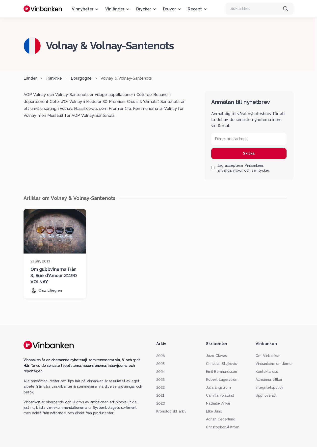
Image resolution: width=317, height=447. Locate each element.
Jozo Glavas (216, 356)
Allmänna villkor (269, 380)
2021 (160, 395)
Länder (30, 78)
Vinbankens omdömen (274, 364)
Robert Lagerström (222, 380)
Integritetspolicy (269, 387)
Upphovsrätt (266, 395)
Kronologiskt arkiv (171, 411)
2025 (160, 364)
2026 (160, 356)
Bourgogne (81, 78)
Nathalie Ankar (218, 403)
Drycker (143, 9)
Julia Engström (218, 387)
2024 (160, 372)
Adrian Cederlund (221, 419)
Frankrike (54, 78)
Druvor (169, 9)
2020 (160, 403)
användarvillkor (230, 170)
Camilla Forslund (220, 395)
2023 (160, 380)
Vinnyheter (82, 9)
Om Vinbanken (268, 356)
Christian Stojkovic (221, 364)
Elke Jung (214, 411)
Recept (195, 9)
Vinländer (114, 9)
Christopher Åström (222, 427)
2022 (160, 387)
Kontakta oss (267, 372)
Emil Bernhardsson (221, 372)
